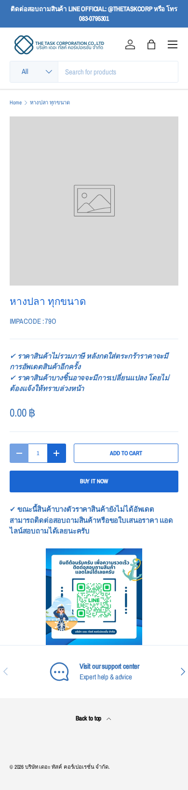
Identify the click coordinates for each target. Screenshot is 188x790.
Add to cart (126, 453)
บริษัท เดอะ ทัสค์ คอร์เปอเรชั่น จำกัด (66, 767)
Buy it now (94, 481)
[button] (151, 44)
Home (15, 102)
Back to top (89, 718)
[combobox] (94, 71)
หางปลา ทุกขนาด (50, 102)
